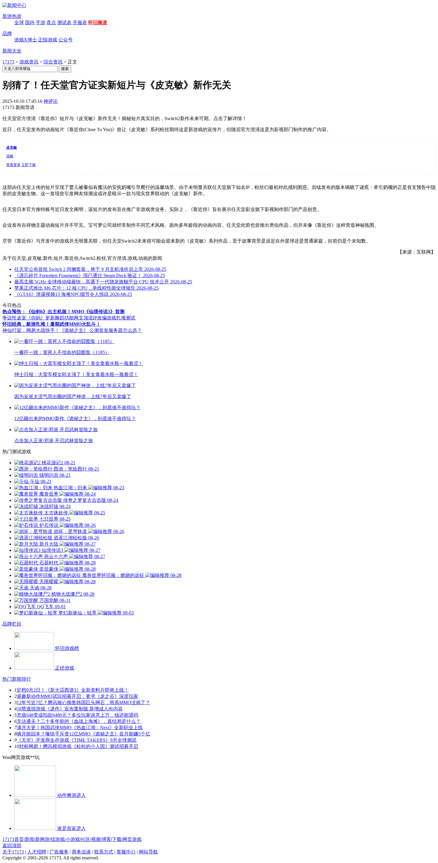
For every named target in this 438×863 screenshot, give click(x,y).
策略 (9, 156)
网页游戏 (132, 839)
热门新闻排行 (16, 679)
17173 (8, 61)
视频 (96, 839)
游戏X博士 (25, 39)
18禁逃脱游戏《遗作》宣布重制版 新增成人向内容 (70, 708)
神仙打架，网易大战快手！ (31, 330)
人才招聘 (36, 851)
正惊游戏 (47, 39)
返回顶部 (11, 845)
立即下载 (28, 165)
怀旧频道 (97, 22)
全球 (19, 22)
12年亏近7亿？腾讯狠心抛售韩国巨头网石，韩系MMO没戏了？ (83, 702)
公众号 (65, 39)
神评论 (51, 101)
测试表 (64, 22)
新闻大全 (11, 50)
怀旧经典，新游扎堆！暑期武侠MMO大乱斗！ (51, 324)
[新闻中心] (14, 5)
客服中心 (126, 851)
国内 (30, 22)
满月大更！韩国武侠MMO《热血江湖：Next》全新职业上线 (80, 727)
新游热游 (11, 16)
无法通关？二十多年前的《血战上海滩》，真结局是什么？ (79, 721)
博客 (106, 839)
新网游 (42, 839)
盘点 (51, 22)
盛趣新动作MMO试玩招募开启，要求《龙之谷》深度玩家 (77, 696)
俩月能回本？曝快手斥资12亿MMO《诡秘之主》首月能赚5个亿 (83, 733)
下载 (117, 839)
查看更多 (13, 165)
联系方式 (103, 851)
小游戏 (73, 839)
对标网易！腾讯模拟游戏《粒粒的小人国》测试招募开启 (78, 746)
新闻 (29, 839)
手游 (40, 22)
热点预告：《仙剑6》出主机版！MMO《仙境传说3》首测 (63, 311)
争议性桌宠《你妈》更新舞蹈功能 (38, 317)
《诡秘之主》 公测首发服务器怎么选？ (101, 330)
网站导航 (148, 851)
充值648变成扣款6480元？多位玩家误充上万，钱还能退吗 (77, 715)
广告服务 (59, 851)
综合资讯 (53, 61)
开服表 (80, 22)
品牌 (7, 33)
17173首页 (13, 839)
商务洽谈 (81, 851)
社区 (85, 839)
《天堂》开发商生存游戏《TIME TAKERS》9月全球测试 (76, 740)
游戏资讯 (28, 61)
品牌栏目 (11, 623)
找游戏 (57, 839)
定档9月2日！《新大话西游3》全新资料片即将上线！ (73, 690)
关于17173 (13, 851)
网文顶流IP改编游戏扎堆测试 (104, 317)
